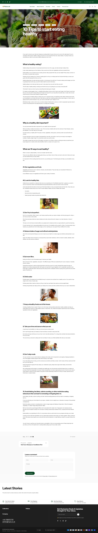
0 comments (73, 436)
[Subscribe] (78, 514)
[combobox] (80, 2)
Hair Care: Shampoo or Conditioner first (31, 444)
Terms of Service (52, 476)
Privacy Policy (45, 476)
